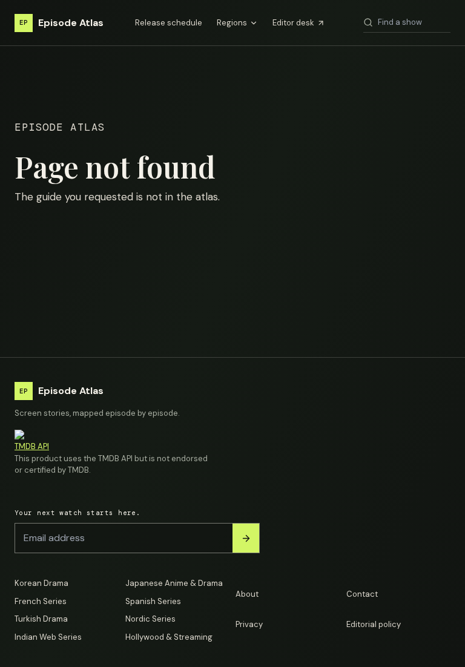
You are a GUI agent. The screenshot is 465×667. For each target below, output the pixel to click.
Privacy (249, 624)
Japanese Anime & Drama (174, 583)
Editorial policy (373, 624)
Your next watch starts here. (77, 512)
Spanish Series (153, 601)
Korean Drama (41, 583)
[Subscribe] (245, 538)
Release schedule (168, 23)
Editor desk (293, 23)
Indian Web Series (48, 637)
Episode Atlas (61, 22)
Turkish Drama (41, 619)
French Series (41, 601)
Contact (362, 594)
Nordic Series (150, 619)
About (247, 594)
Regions (232, 23)
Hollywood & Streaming (169, 637)
